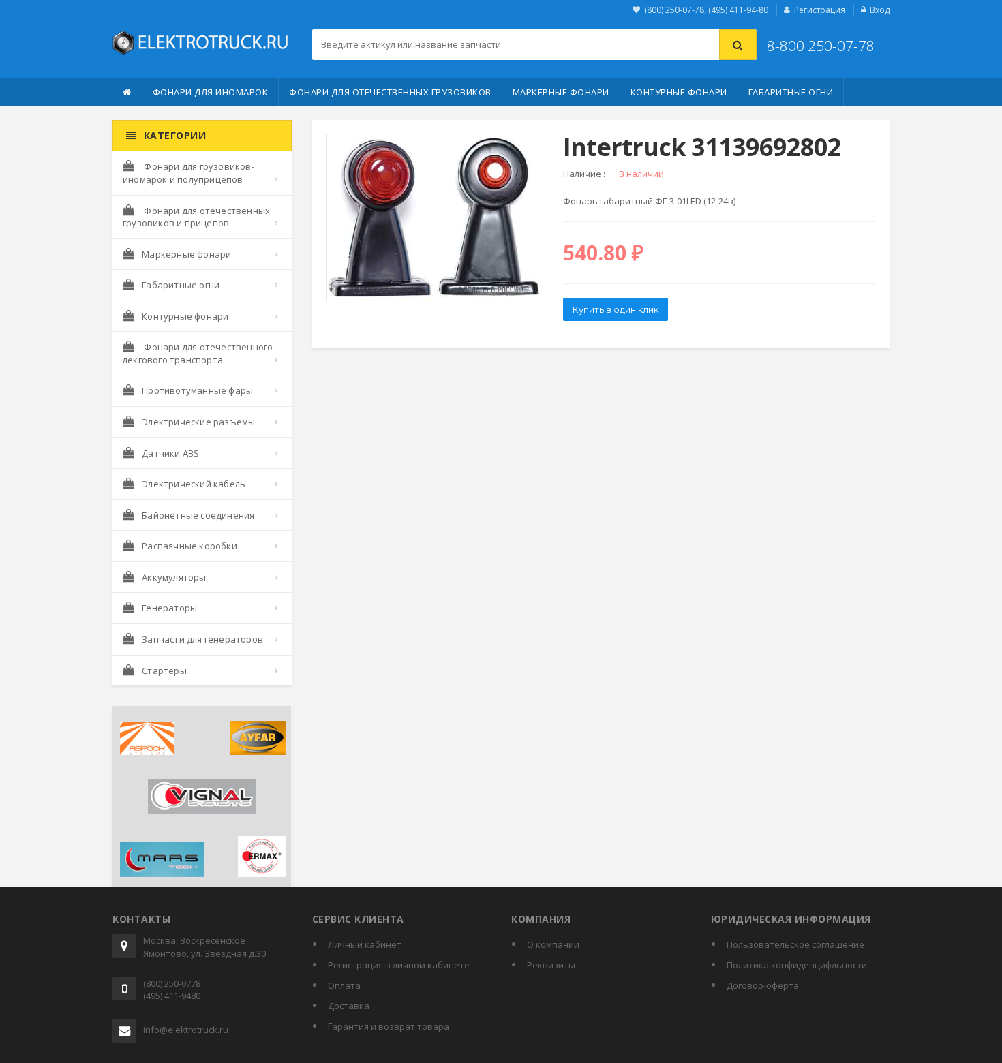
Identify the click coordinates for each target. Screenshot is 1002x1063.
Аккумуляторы (174, 577)
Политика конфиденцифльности (797, 965)
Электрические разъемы (198, 422)
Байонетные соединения (198, 515)
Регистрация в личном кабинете (399, 965)
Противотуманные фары (197, 390)
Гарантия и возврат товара (388, 1026)
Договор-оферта (763, 985)
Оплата (344, 985)
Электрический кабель (193, 484)
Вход (880, 10)
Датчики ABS (170, 453)
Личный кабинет (364, 944)
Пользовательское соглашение (795, 944)
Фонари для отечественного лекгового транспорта (198, 353)
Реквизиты (551, 965)
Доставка (348, 1006)
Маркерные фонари (561, 92)
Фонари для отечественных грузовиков (390, 92)
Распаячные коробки (189, 546)
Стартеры (164, 670)
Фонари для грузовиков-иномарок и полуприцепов (188, 172)
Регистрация (819, 10)
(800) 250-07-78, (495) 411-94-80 (706, 10)
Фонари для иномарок (211, 92)
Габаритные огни (791, 92)
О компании (553, 944)
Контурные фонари (679, 92)
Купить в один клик (615, 309)
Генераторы (169, 608)
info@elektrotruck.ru (185, 1029)
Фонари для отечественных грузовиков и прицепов (196, 217)
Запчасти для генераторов (202, 639)
